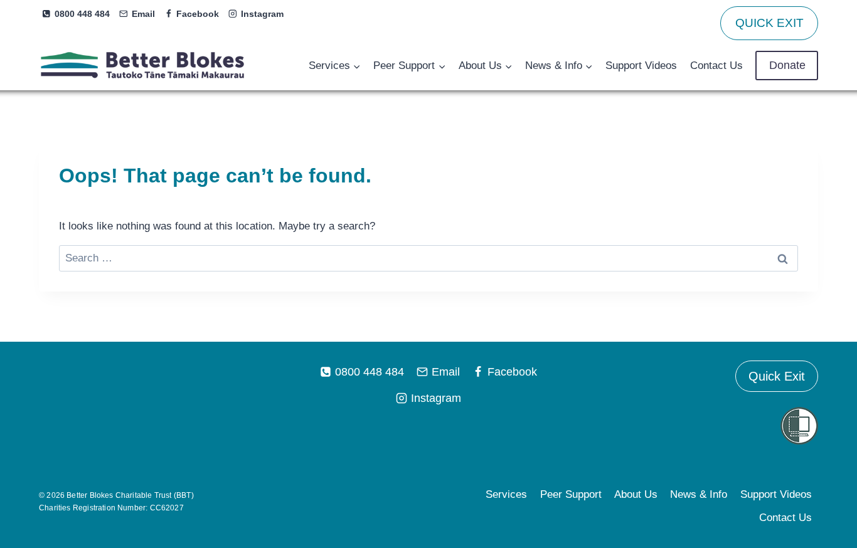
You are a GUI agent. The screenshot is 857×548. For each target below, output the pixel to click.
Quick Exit (776, 376)
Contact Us (716, 65)
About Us (635, 494)
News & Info (698, 494)
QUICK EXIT (769, 22)
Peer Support (571, 494)
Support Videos (641, 65)
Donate (787, 65)
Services (506, 494)
